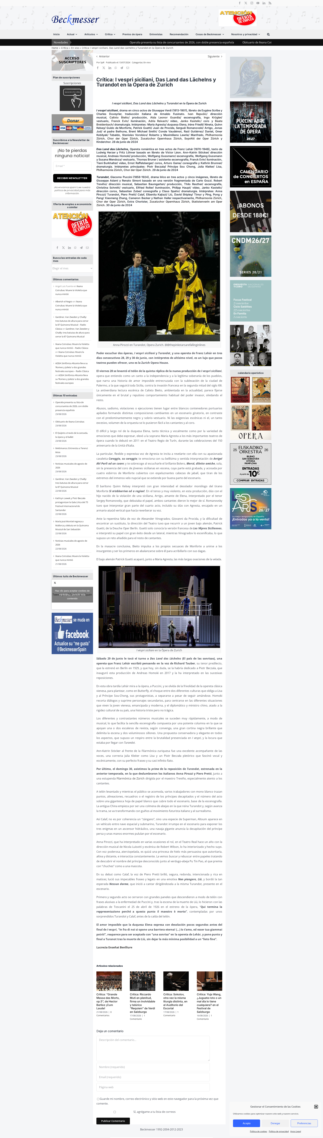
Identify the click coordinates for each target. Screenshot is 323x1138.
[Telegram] (81, 248)
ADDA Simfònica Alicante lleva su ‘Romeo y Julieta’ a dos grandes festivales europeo (72, 379)
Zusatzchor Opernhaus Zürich (161, 138)
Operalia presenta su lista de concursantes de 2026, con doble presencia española (117, 42)
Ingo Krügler (212, 117)
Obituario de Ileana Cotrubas (196, 42)
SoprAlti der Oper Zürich (201, 138)
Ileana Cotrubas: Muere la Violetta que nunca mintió (71, 290)
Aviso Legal (295, 1131)
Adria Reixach (157, 121)
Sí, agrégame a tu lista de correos (154, 1112)
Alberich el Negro (63, 301)
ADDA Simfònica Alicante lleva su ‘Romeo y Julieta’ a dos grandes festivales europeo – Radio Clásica (72, 367)
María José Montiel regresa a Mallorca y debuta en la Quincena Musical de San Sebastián (72, 525)
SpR (102, 62)
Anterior (104, 56)
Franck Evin (119, 121)
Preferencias (304, 1123)
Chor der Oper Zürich (122, 138)
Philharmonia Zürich (109, 170)
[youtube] (258, 3)
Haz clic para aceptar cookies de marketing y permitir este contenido (72, 594)
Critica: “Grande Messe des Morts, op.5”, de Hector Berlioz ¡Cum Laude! (108, 1001)
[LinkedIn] (69, 248)
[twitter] (245, 3)
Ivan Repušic (197, 114)
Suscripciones (72, 83)
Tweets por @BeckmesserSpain (72, 594)
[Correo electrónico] (87, 248)
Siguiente (214, 56)
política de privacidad (67, 190)
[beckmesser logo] (75, 12)
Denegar (275, 1123)
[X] (63, 248)
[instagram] (251, 3)
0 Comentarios (104, 1013)
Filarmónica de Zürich (131, 778)
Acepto (246, 1123)
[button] (316, 1106)
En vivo (147, 62)
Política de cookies (258, 1131)
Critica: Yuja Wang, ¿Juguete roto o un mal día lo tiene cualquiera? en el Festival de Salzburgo (209, 1003)
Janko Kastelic (190, 121)
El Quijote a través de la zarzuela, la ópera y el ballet (256, 42)
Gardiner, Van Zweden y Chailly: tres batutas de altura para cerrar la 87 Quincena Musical (72, 332)
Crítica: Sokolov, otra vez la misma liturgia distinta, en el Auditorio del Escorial (175, 1001)
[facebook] (239, 3)
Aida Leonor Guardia (165, 117)
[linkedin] (264, 3)
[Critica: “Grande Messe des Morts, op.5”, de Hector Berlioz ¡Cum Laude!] (109, 973)
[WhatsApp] (75, 248)
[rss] (270, 3)
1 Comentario (137, 1017)
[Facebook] (57, 248)
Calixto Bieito (119, 117)
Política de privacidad (279, 1131)
